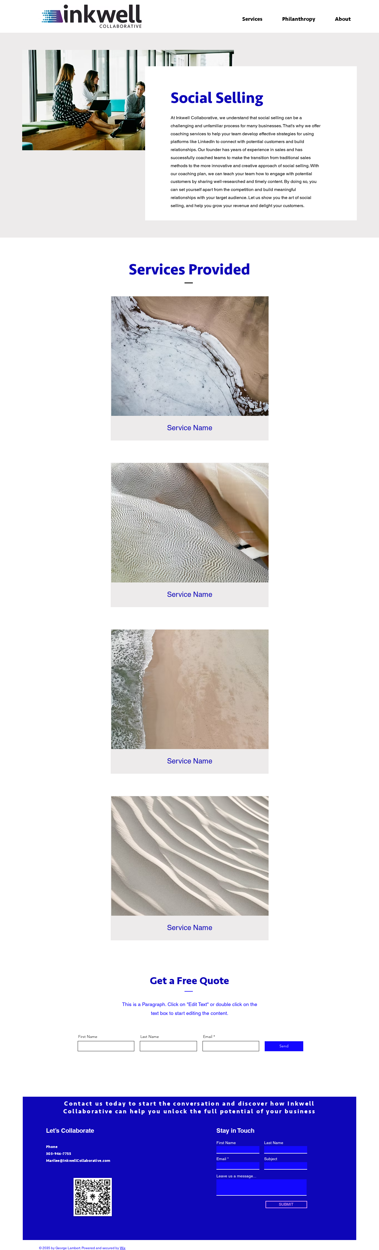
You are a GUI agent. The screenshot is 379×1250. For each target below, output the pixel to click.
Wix (122, 1248)
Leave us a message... (236, 1176)
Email (207, 1036)
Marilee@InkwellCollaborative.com (78, 1160)
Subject (270, 1159)
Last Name (149, 1036)
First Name (87, 1036)
